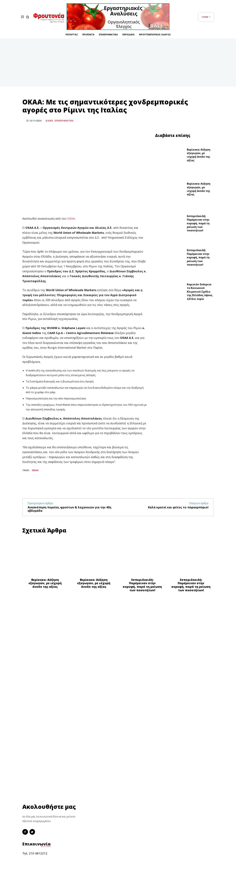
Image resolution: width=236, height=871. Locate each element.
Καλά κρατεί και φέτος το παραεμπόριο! (178, 507)
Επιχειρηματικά (64, 121)
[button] (27, 17)
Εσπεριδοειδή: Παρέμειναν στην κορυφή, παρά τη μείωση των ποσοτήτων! (198, 223)
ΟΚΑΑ (71, 218)
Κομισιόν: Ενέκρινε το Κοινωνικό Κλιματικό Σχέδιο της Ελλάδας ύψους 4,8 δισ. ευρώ (200, 292)
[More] (210, 120)
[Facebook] (195, 120)
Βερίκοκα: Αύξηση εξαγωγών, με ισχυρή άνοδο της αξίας (198, 155)
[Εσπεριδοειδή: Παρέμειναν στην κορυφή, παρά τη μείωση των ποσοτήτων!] (169, 224)
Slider (49, 121)
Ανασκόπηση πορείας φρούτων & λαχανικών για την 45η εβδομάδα (69, 509)
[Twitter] (203, 120)
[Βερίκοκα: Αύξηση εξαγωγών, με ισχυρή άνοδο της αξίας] (169, 155)
